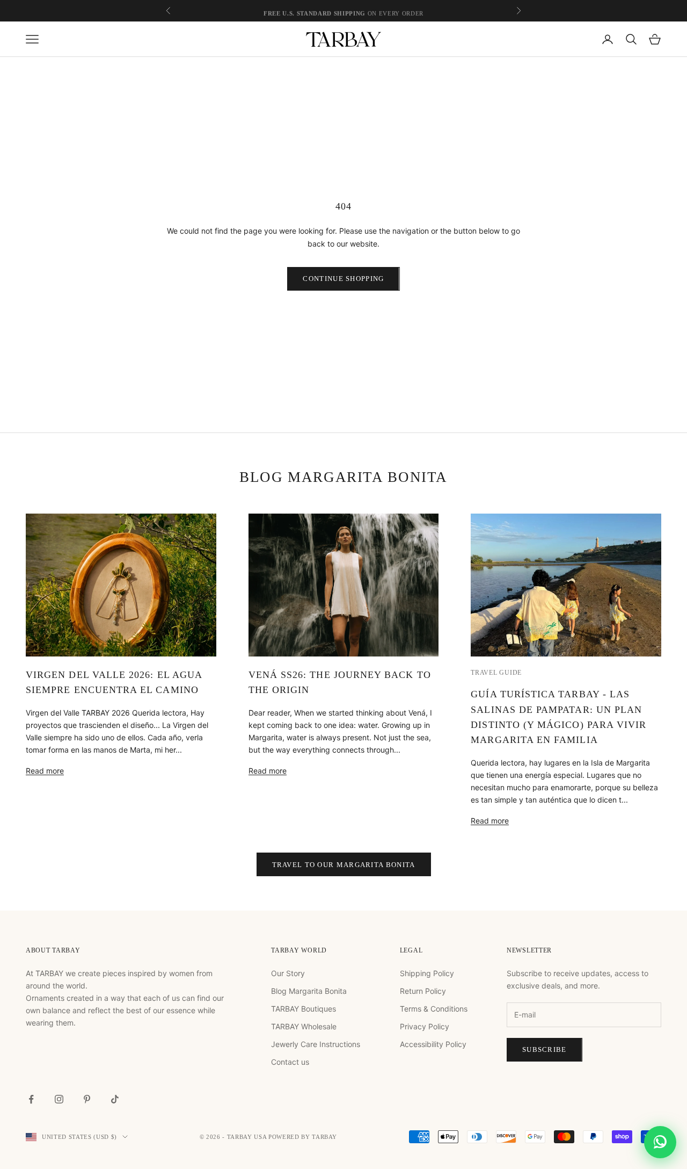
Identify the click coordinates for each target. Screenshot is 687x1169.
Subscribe (544, 1049)
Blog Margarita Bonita (309, 990)
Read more (45, 770)
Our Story (288, 973)
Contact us (290, 1061)
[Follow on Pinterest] (87, 1099)
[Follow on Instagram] (59, 1099)
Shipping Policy (427, 973)
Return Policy (423, 990)
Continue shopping (343, 279)
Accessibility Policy (433, 1044)
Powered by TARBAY (302, 1137)
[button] (660, 1131)
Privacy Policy (424, 1026)
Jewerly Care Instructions (315, 1044)
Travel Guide (496, 672)
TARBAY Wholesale (304, 1026)
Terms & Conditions (433, 1008)
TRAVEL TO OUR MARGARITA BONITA (343, 865)
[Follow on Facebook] (31, 1099)
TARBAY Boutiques (303, 1008)
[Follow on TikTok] (114, 1099)
